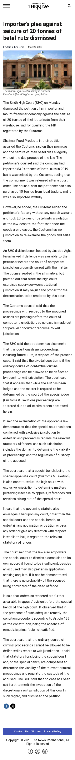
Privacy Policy (52, 731)
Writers (36, 731)
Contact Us (21, 731)
